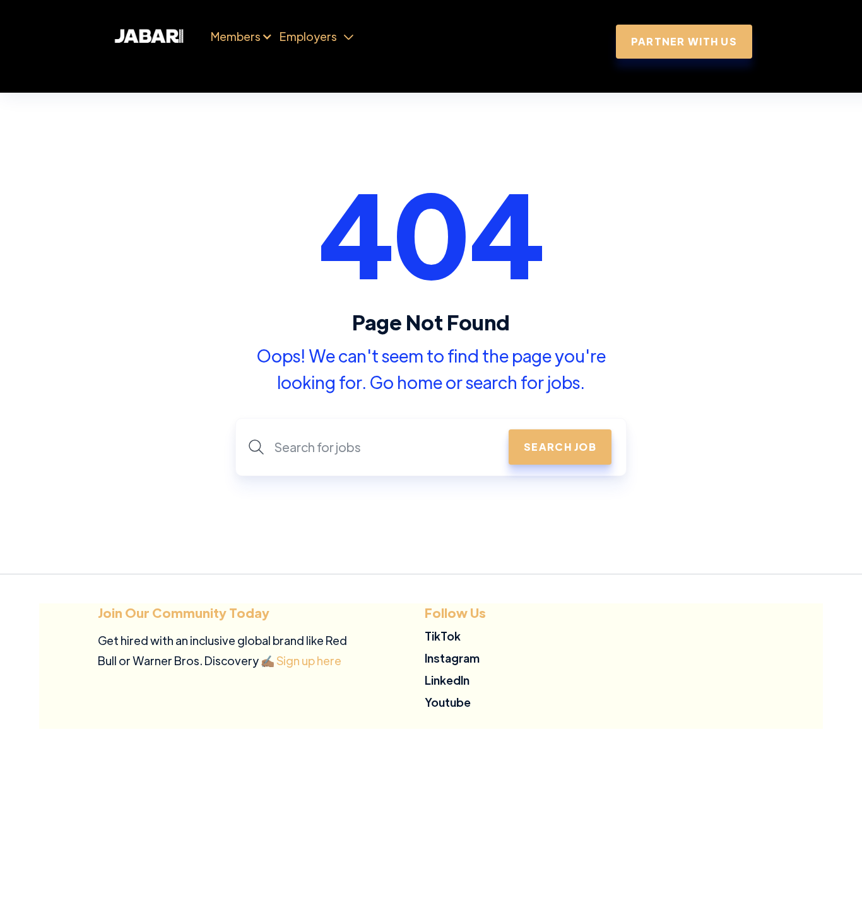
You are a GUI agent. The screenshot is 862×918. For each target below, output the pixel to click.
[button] (236, 36)
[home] (162, 36)
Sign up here (308, 660)
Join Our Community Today (183, 612)
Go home (406, 382)
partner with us (684, 41)
